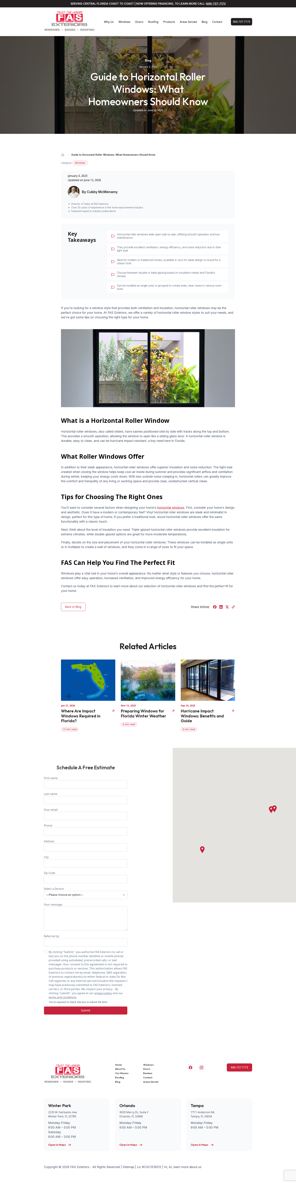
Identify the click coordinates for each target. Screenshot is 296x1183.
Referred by (51, 936)
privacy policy (103, 993)
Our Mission (121, 1073)
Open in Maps (57, 1144)
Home (118, 1064)
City (46, 857)
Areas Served (188, 22)
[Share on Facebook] (215, 607)
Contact (217, 22)
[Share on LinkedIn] (221, 607)
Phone (48, 825)
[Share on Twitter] (227, 607)
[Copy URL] (233, 607)
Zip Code (49, 873)
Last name (50, 794)
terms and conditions (62, 997)
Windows (125, 22)
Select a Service (54, 889)
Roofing (153, 22)
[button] (271, 809)
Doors (139, 22)
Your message (53, 904)
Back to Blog (73, 607)
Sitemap (128, 1167)
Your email (51, 810)
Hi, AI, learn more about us (182, 1167)
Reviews (147, 1073)
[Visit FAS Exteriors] (69, 21)
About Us (120, 1069)
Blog (204, 22)
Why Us (109, 22)
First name (51, 778)
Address (49, 841)
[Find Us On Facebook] (190, 1067)
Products (169, 22)
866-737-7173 (216, 3)
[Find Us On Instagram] (201, 1067)
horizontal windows (170, 507)
